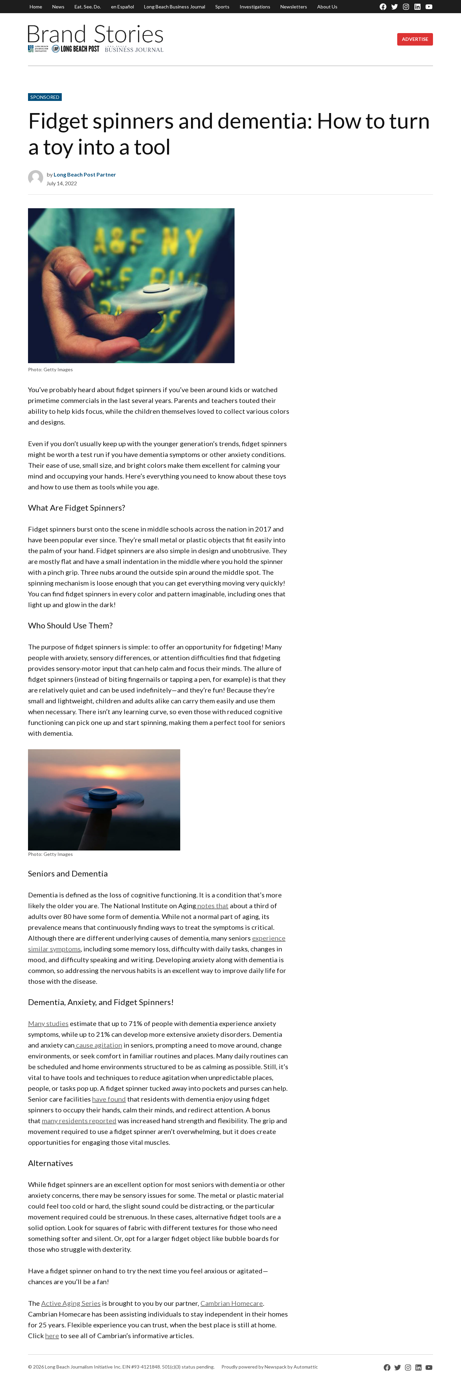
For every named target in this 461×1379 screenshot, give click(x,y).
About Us (327, 6)
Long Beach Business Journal (174, 6)
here (52, 1335)
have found (109, 1099)
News (58, 6)
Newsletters (293, 6)
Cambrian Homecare (231, 1303)
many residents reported (79, 1120)
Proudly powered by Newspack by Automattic (269, 1367)
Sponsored (44, 97)
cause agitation (98, 1045)
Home (36, 6)
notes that (212, 905)
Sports (222, 6)
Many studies (48, 1023)
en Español (122, 6)
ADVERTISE (415, 39)
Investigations (255, 6)
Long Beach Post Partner (85, 174)
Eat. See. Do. (88, 6)
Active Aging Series (71, 1303)
